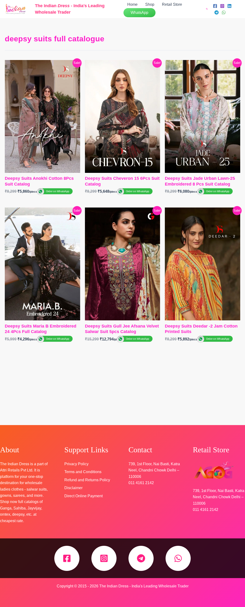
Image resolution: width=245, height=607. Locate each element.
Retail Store (172, 4)
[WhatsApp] (224, 12)
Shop (149, 4)
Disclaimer (73, 488)
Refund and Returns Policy (87, 480)
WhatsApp (139, 13)
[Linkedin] (229, 6)
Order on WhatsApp (57, 191)
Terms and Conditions (82, 472)
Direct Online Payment (83, 496)
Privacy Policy (76, 464)
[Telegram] (216, 12)
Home (132, 4)
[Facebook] (215, 6)
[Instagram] (222, 6)
